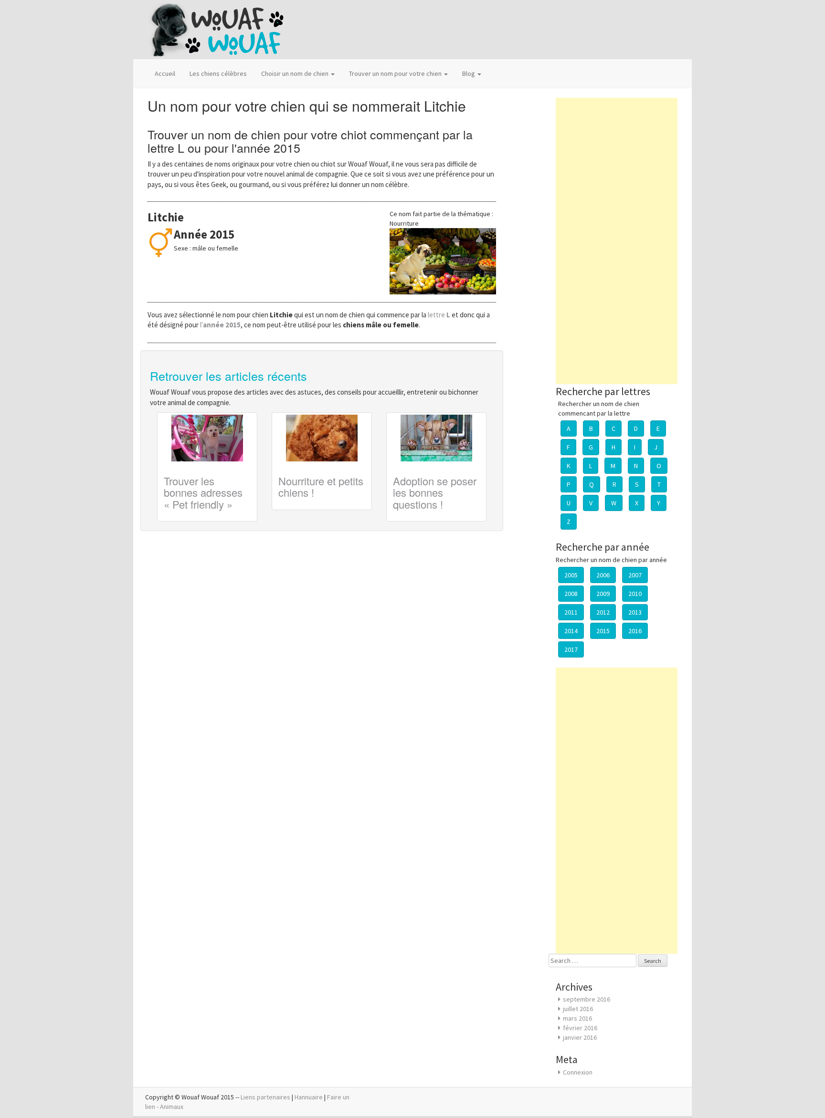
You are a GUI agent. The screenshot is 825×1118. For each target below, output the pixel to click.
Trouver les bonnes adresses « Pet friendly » (203, 492)
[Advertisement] (616, 241)
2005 (571, 575)
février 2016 (580, 1028)
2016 (635, 631)
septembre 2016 (586, 999)
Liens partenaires (265, 1097)
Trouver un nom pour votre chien (396, 73)
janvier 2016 (580, 1037)
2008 (571, 593)
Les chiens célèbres (218, 73)
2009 (603, 593)
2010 (635, 593)
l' (220, 324)
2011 (571, 612)
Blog (469, 73)
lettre (440, 314)
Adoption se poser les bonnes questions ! (434, 492)
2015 (603, 631)
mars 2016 (577, 1018)
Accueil (165, 73)
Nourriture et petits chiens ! (320, 486)
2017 (571, 649)
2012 (603, 612)
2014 (571, 631)
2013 (635, 612)
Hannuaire (309, 1097)
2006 (603, 575)
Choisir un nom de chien (295, 73)
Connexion (577, 1072)
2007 (635, 575)
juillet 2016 (578, 1008)
